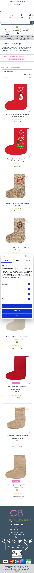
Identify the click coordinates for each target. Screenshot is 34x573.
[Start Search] (32, 23)
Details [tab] (17, 260)
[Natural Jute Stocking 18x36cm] (17, 417)
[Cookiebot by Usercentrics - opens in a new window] (25, 256)
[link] (4, 540)
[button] (17, 119)
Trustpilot (3, 12)
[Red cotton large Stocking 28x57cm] (17, 368)
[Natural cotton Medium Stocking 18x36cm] (17, 319)
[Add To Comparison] (29, 111)
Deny (17, 315)
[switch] (30, 289)
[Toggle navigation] (17, 26)
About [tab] (28, 260)
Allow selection (17, 310)
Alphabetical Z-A (17, 81)
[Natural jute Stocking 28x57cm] (17, 466)
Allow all (17, 306)
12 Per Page (6, 81)
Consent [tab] (6, 260)
